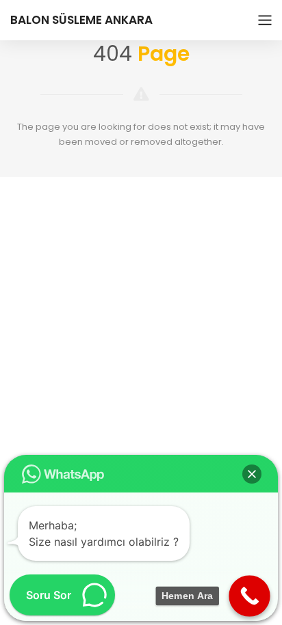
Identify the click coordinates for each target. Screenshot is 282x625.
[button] (251, 474)
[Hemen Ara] (249, 596)
